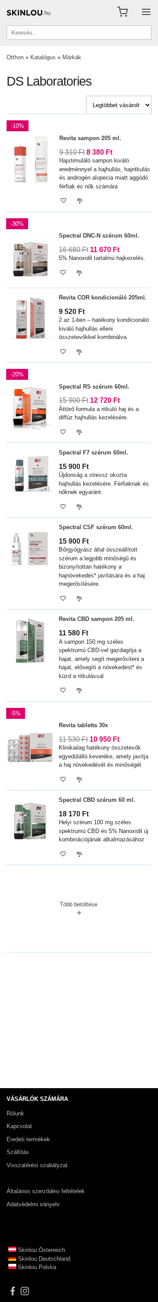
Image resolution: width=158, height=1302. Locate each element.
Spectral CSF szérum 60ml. (96, 527)
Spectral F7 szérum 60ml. (93, 452)
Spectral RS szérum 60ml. (94, 386)
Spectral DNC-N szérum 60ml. (99, 235)
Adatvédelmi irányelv (33, 1204)
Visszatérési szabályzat (37, 1165)
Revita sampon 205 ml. (90, 138)
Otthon (15, 57)
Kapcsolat (19, 1126)
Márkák (71, 57)
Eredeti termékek (28, 1139)
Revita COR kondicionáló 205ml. (103, 297)
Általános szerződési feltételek (46, 1191)
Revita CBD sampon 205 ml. (96, 619)
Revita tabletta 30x (83, 725)
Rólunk (15, 1113)
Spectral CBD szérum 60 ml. (97, 800)
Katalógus (43, 57)
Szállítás (18, 1152)
